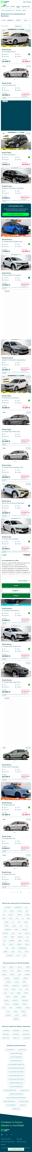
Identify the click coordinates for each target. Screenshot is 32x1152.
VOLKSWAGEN (9, 955)
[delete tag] (21, 20)
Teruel (8, 1011)
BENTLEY (12, 911)
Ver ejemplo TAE (25, 95)
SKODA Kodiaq (26, 1034)
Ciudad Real (16, 978)
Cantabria (27, 974)
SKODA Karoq (16, 1034)
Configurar (15, 590)
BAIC (5, 911)
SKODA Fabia (26, 1030)
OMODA (27, 940)
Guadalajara (15, 985)
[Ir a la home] (5, 2)
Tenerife (28, 1007)
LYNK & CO (27, 933)
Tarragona (19, 1007)
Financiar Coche (24, 1090)
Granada (6, 985)
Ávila (12, 970)
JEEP (21, 925)
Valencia (23, 1011)
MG (27, 937)
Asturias (5, 970)
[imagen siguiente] (30, 38)
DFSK (17, 918)
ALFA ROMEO (8, 907)
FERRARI (6, 922)
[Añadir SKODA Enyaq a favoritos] (27, 169)
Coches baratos (10, 1049)
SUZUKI (12, 951)
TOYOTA (26, 951)
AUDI (26, 907)
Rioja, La (7, 1004)
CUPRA (4, 918)
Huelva (6, 989)
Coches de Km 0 (22, 1049)
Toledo (15, 1011)
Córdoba (25, 978)
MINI (4, 940)
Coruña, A (8, 981)
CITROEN (27, 914)
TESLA (19, 951)
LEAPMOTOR (5, 933)
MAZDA (12, 937)
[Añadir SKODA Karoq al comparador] (29, 627)
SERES (13, 948)
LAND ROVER (24, 929)
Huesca (13, 989)
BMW (27, 911)
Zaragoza (16, 1018)
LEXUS (13, 933)
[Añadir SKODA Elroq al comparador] (29, 256)
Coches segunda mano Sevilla (16, 1075)
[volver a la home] (5, 1130)
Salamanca (16, 1004)
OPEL (4, 944)
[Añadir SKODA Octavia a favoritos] (27, 341)
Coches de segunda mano (16, 1057)
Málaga (26, 993)
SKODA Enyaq (16, 1030)
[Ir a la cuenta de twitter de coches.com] (1, 1134)
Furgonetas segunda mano (16, 1094)
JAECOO (14, 925)
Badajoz (19, 970)
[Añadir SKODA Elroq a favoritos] (27, 256)
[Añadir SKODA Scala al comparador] (29, 30)
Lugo (12, 993)
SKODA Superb (26, 1038)
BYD (4, 914)
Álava (3, 967)
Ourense (24, 996)
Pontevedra (25, 1000)
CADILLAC (11, 914)
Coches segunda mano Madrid (16, 1071)
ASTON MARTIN (18, 907)
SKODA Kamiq (6, 1034)
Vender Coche (16, 1108)
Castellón (7, 978)
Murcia (8, 996)
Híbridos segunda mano (9, 1101)
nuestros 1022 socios (14, 562)
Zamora (24, 1015)
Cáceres (12, 974)
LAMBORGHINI (8, 929)
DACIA (10, 918)
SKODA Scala (16, 1038)
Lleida (5, 993)
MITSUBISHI (11, 940)
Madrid (18, 993)
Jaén (20, 989)
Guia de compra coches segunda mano (16, 1097)
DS (22, 918)
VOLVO (17, 955)
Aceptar (16, 585)
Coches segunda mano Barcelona (16, 1068)
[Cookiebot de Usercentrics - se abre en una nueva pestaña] (23, 555)
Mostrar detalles (22, 580)
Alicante (20, 967)
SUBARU (5, 951)
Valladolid (8, 1015)
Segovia (25, 1004)
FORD (19, 922)
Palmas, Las (15, 1000)
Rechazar (16, 595)
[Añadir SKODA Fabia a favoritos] (27, 133)
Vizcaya (17, 1015)
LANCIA (16, 929)
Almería (28, 967)
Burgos (4, 974)
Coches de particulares (16, 1053)
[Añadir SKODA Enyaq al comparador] (29, 169)
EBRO (28, 918)
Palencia (6, 1000)
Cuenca (17, 981)
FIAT (13, 922)
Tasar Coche (22, 1105)
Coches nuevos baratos (16, 1060)
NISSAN (19, 940)
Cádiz (19, 974)
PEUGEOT (11, 944)
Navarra (16, 996)
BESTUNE (20, 911)
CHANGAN (19, 914)
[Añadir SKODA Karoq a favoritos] (27, 627)
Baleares (27, 970)
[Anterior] (29, 892)
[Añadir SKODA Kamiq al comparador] (29, 220)
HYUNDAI (6, 925)
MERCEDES (20, 937)
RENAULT (27, 944)
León (26, 989)
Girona (24, 981)
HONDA (25, 922)
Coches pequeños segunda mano (16, 1064)
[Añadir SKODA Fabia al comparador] (29, 133)
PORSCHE (19, 944)
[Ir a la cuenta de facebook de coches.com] (11, 1134)
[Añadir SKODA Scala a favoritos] (27, 30)
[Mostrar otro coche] (16, 45)
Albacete (11, 967)
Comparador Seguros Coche (16, 1082)
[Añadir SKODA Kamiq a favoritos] (27, 220)
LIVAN (19, 933)
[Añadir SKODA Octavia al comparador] (29, 341)
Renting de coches (23, 1101)
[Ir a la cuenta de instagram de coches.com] (6, 1134)
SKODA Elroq (6, 1030)
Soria (11, 1007)
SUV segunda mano (11, 1105)
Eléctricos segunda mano (16, 1086)
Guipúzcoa (25, 985)
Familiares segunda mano (10, 1090)
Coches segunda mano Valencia (16, 1079)
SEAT (7, 948)
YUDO (24, 955)
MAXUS (5, 937)
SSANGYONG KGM (22, 948)
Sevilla (4, 1007)
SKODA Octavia (5, 1038)
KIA (26, 925)
